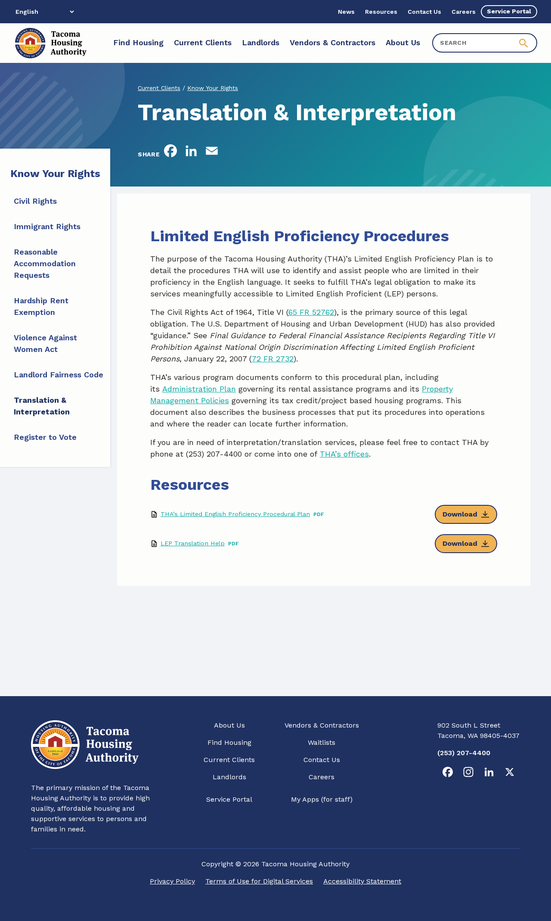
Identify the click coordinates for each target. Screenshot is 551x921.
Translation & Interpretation (42, 405)
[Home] (50, 43)
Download (460, 514)
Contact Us (321, 760)
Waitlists (321, 742)
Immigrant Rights (47, 226)
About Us (229, 725)
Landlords (229, 777)
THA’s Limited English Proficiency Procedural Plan (235, 513)
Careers (321, 777)
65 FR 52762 (311, 312)
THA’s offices (344, 453)
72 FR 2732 (273, 358)
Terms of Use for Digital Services (259, 881)
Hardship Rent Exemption (41, 306)
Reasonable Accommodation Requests (45, 263)
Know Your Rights (212, 87)
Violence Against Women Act (45, 343)
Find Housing (229, 742)
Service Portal (229, 799)
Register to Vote (45, 437)
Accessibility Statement (362, 881)
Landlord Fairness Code (58, 374)
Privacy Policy (172, 881)
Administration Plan (199, 388)
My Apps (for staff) (322, 799)
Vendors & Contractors (322, 725)
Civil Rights (35, 200)
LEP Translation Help (193, 543)
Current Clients (159, 87)
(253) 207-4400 (463, 753)
